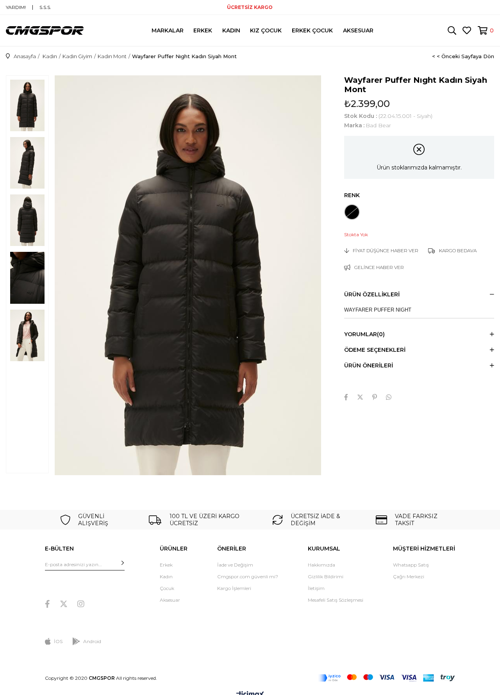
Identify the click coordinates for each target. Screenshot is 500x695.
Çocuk (167, 588)
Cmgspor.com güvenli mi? (247, 576)
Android (92, 641)
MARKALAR (168, 30)
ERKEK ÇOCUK (312, 30)
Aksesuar (170, 600)
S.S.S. (45, 7)
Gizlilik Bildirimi (325, 576)
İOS (58, 641)
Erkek (166, 565)
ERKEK (202, 30)
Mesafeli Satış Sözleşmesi (335, 600)
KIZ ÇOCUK (266, 30)
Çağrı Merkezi (408, 576)
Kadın (166, 576)
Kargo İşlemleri (234, 588)
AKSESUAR (358, 30)
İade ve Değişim (235, 565)
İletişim (316, 588)
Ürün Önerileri (368, 365)
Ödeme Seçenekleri (374, 349)
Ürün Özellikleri (372, 294)
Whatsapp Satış (411, 565)
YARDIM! (16, 7)
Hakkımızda (321, 565)
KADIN (231, 30)
